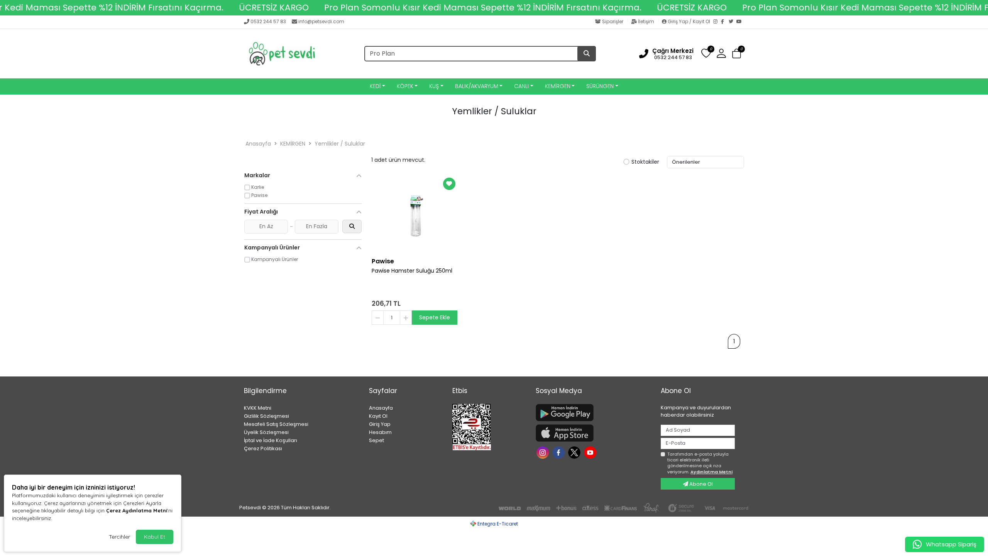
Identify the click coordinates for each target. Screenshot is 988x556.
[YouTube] (740, 22)
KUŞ (434, 86)
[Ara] (586, 53)
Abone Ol (700, 484)
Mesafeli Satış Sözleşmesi (276, 424)
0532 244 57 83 (268, 21)
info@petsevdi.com (321, 21)
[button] (736, 54)
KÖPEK (405, 86)
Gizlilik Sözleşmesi (266, 416)
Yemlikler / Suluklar (340, 143)
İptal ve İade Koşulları (270, 440)
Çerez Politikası (263, 448)
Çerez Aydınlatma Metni (136, 510)
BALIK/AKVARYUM (476, 86)
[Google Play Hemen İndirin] (593, 412)
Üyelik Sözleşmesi (266, 432)
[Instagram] (717, 22)
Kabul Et (154, 536)
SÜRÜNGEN (600, 86)
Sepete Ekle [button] (434, 317)
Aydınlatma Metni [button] (711, 472)
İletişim (646, 21)
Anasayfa (258, 143)
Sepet (376, 440)
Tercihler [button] (119, 536)
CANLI (521, 86)
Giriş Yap (380, 424)
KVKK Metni (257, 408)
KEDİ (375, 86)
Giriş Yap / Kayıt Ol (689, 21)
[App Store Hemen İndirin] (593, 433)
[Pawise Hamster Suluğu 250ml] (414, 214)
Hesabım (380, 432)
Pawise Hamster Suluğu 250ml (412, 271)
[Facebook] (725, 22)
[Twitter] (732, 22)
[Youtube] (591, 452)
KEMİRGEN (557, 86)
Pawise (383, 261)
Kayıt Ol (378, 416)
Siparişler (612, 21)
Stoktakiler (645, 162)
